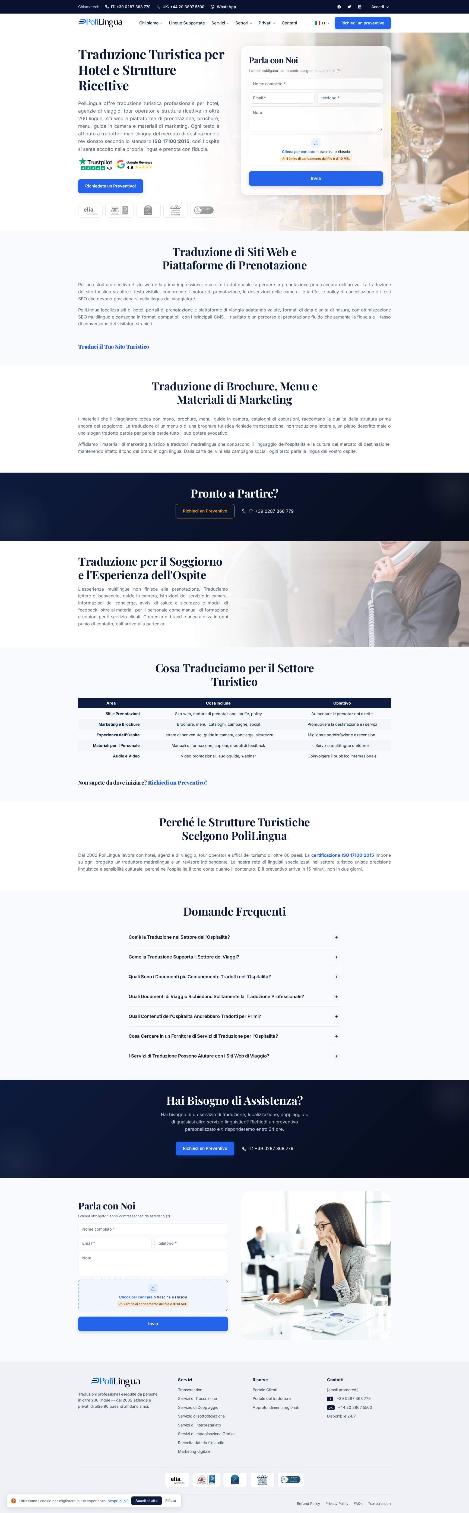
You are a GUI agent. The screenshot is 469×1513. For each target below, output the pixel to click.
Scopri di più (118, 1501)
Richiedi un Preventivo (205, 511)
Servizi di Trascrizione (197, 1398)
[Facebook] (339, 6)
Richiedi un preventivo (362, 23)
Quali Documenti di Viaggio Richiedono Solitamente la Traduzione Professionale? (216, 996)
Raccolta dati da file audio (201, 1442)
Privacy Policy (336, 1503)
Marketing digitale (194, 1451)
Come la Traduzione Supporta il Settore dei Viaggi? (184, 957)
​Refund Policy (308, 1503)
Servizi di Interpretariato (199, 1425)
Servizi (218, 23)
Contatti (289, 23)
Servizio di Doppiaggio (198, 1407)
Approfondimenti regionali (276, 1407)
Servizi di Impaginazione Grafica (207, 1433)
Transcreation (190, 1389)
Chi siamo (149, 23)
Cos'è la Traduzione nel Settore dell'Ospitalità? (179, 937)
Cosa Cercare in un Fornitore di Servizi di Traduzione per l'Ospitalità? (203, 1036)
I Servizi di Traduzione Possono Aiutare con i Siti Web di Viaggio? (199, 1056)
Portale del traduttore (272, 1398)
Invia (316, 178)
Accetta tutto (146, 1501)
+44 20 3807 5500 (355, 1407)
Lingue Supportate (187, 23)
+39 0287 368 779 (354, 1398)
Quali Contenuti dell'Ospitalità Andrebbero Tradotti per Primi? (195, 1016)
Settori (241, 23)
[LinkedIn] (359, 6)
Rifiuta (170, 1501)
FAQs (358, 1503)
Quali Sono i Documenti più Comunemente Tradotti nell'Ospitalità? (200, 976)
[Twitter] (349, 6)
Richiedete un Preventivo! (110, 186)
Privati (265, 23)
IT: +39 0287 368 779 (271, 511)
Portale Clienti (265, 1389)
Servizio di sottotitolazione (201, 1416)
